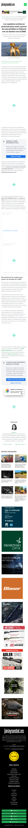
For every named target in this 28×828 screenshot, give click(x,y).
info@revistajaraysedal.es (17, 748)
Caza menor (14, 795)
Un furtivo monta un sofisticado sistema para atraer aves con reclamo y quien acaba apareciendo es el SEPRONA (20, 465)
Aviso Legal (14, 776)
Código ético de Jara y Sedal (14, 774)
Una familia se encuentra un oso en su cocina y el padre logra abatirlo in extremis (7, 481)
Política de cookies (14, 781)
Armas (14, 800)
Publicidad (14, 769)
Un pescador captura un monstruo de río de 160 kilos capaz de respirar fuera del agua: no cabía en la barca (6, 465)
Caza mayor (14, 793)
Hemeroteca (14, 804)
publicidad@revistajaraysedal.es (16, 746)
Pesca (14, 797)
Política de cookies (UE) (14, 783)
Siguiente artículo (21, 444)
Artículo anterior (6, 444)
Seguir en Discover (15, 383)
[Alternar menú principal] (25, 4)
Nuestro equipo (14, 772)
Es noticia (11, 16)
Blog (7, 16)
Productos (14, 798)
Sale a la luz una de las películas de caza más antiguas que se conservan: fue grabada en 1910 (7, 496)
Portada (3, 16)
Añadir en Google (16, 156)
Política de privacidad (14, 777)
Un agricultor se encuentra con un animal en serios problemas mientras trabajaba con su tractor (20, 481)
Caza (14, 791)
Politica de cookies (14, 779)
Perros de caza (14, 802)
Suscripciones (14, 770)
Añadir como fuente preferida (15, 379)
